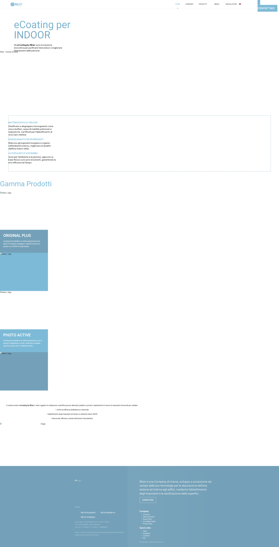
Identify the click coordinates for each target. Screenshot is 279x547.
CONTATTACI (148, 500)
